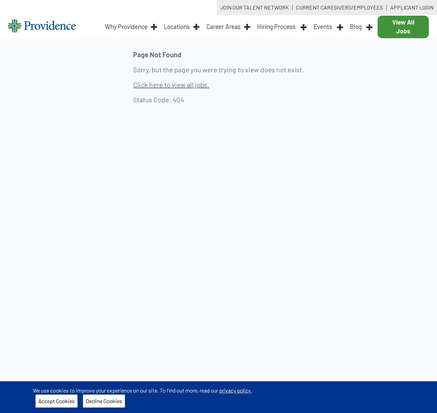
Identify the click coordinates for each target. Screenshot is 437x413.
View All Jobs (403, 26)
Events (323, 26)
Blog (356, 26)
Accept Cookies (57, 402)
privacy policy (235, 390)
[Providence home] (42, 26)
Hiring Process (277, 26)
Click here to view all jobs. (171, 84)
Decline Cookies (105, 402)
